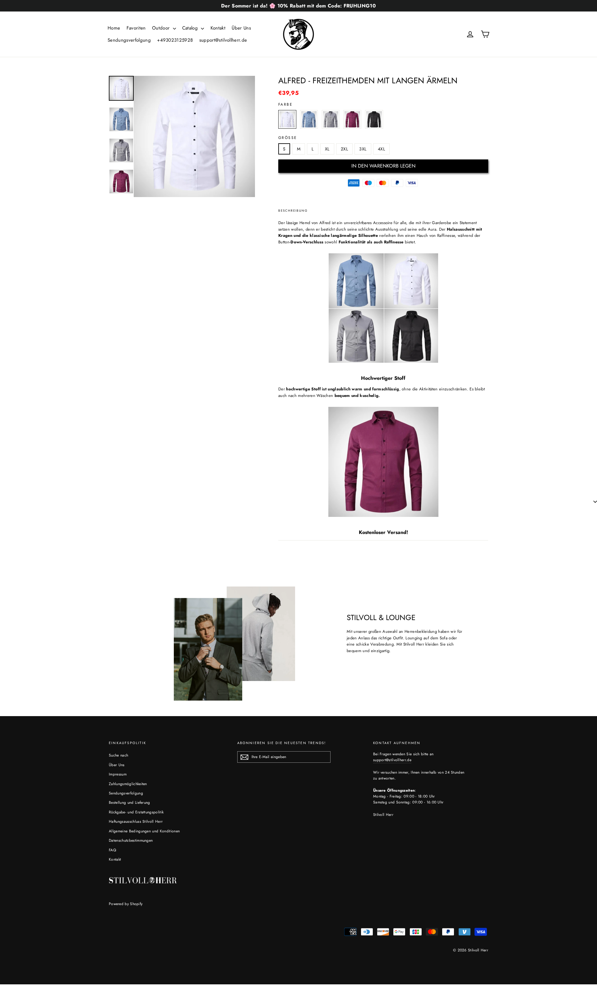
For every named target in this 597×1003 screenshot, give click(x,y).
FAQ (112, 850)
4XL (381, 149)
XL (327, 149)
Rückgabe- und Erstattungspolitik (136, 812)
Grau (331, 119)
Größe (287, 138)
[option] (194, 136)
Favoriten (136, 28)
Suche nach (118, 755)
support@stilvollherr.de (223, 40)
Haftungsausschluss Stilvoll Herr (136, 821)
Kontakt (218, 28)
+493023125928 (175, 40)
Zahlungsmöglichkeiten (128, 784)
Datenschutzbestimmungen (131, 840)
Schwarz (374, 119)
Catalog (191, 28)
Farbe (285, 104)
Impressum (118, 774)
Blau (309, 119)
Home (114, 28)
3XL (362, 149)
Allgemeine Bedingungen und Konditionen (144, 831)
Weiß (287, 119)
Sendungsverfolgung (129, 40)
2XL (344, 149)
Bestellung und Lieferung (129, 802)
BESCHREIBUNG (293, 210)
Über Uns (241, 28)
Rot (352, 119)
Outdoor (161, 28)
